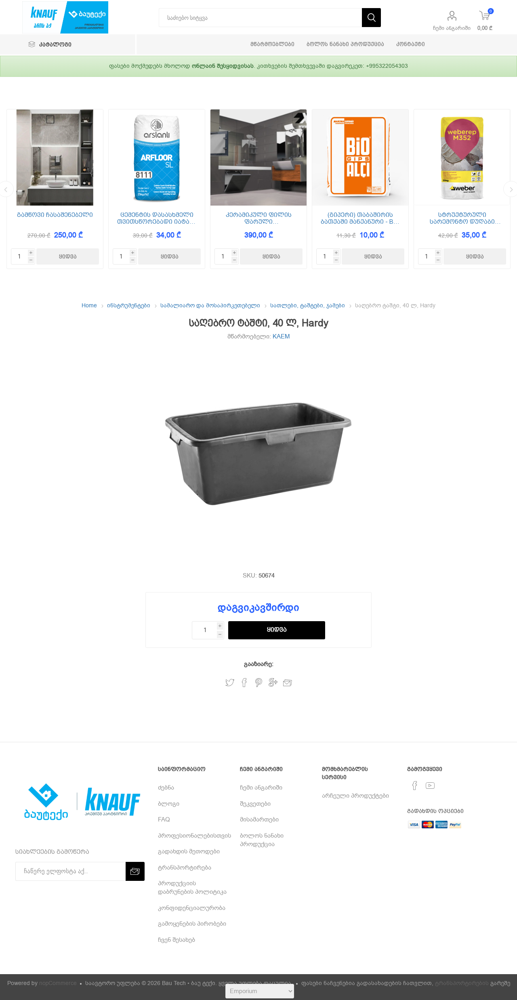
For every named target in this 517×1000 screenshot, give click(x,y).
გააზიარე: (258, 664)
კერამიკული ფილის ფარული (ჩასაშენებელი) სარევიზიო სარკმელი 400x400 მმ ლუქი (258, 218)
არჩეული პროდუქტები (355, 796)
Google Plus (273, 682)
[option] (55, 189)
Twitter (229, 682)
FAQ (164, 819)
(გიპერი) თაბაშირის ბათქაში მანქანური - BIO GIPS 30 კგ (360, 218)
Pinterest (258, 682)
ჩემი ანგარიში (452, 28)
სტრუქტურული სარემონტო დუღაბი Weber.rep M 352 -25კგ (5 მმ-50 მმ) (462, 218)
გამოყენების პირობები (192, 924)
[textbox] (260, 17)
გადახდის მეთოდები (189, 851)
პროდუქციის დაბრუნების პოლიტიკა (192, 887)
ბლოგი (168, 804)
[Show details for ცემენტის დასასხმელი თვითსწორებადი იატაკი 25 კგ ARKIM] (157, 157)
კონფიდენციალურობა (191, 908)
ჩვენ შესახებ (176, 940)
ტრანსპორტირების (462, 983)
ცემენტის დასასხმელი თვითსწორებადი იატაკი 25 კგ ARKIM (157, 218)
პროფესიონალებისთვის (194, 836)
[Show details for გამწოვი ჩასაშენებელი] (55, 157)
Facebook (244, 682)
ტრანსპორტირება (184, 867)
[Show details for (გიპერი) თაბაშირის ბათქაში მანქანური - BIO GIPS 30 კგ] (360, 157)
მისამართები (259, 819)
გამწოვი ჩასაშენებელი (55, 215)
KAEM (281, 336)
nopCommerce (58, 983)
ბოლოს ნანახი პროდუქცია (262, 840)
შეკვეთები (255, 804)
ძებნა (166, 788)
